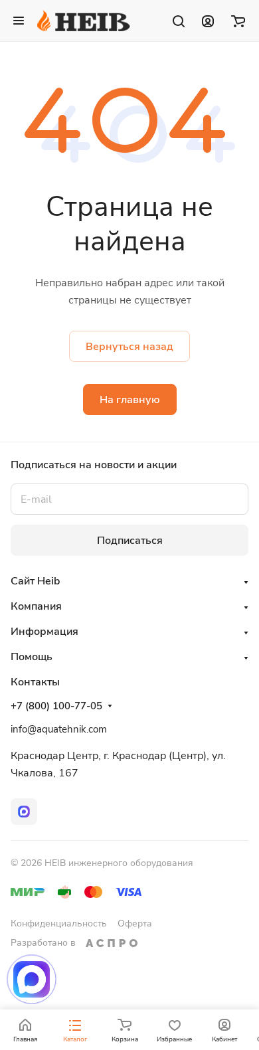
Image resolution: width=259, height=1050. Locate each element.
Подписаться (130, 540)
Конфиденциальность (59, 923)
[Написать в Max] (31, 979)
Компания (36, 606)
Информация (44, 631)
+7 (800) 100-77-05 (56, 706)
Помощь (31, 657)
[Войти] (208, 20)
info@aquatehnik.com (59, 729)
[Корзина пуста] (238, 20)
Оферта (135, 923)
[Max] (24, 811)
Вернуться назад (129, 346)
